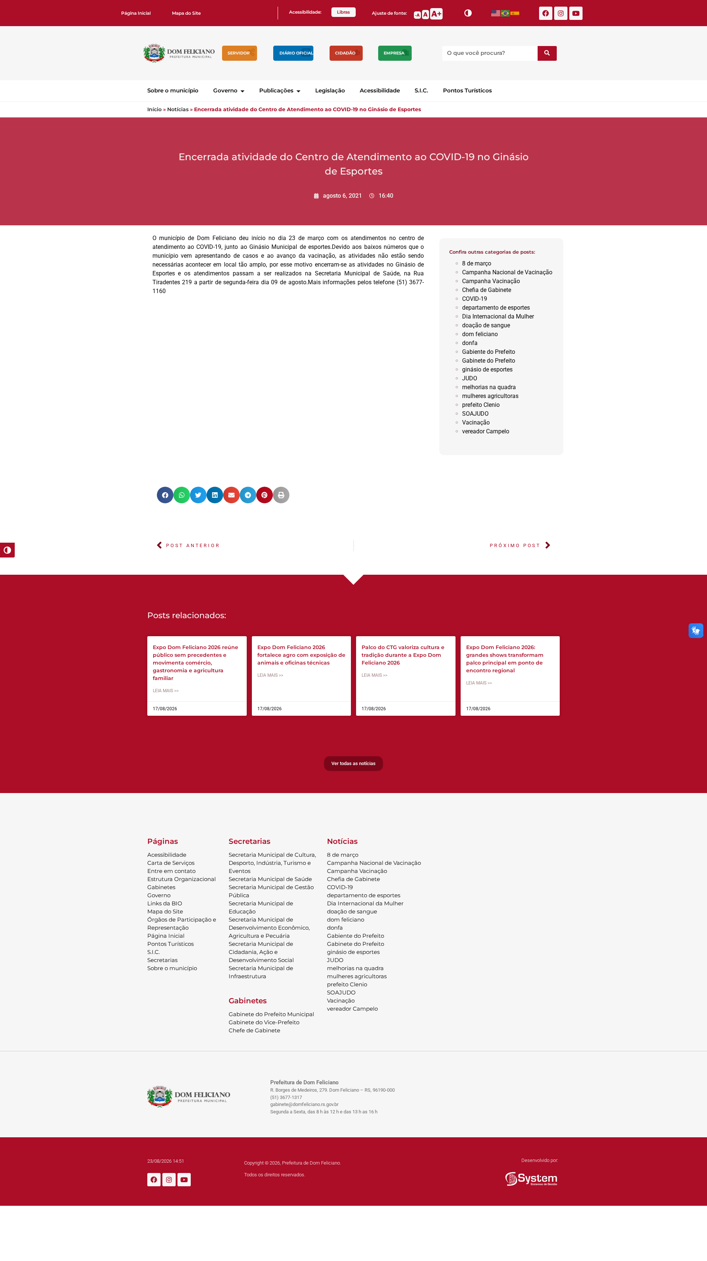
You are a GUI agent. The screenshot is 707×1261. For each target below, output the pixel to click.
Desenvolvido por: (539, 1160)
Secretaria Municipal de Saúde (270, 879)
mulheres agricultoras (490, 395)
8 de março (476, 263)
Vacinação (476, 422)
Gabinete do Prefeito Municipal (271, 1014)
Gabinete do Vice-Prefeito (264, 1022)
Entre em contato (171, 870)
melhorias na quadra (489, 387)
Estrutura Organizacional (181, 879)
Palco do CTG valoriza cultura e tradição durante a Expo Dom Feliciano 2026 (403, 655)
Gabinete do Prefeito (488, 360)
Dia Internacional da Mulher (498, 316)
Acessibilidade (380, 90)
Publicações (276, 90)
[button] (165, 495)
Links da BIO (164, 903)
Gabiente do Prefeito (488, 351)
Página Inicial (136, 13)
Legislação (330, 90)
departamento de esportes (496, 307)
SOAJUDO (475, 413)
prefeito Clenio (481, 404)
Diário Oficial (296, 53)
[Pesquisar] (547, 53)
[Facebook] (545, 13)
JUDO (469, 378)
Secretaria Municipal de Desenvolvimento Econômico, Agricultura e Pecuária (269, 927)
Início (154, 109)
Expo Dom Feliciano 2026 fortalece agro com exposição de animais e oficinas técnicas (301, 655)
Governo (225, 90)
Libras (343, 12)
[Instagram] (560, 13)
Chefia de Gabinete (486, 289)
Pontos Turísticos (467, 90)
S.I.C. (421, 90)
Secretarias (162, 960)
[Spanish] (515, 13)
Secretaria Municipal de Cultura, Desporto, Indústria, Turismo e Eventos (272, 862)
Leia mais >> (166, 690)
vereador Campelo (485, 431)
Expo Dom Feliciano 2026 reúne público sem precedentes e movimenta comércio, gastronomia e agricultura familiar (195, 662)
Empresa (394, 53)
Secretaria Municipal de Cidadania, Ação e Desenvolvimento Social (261, 952)
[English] (496, 13)
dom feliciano (480, 334)
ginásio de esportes (487, 369)
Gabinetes (161, 887)
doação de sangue (486, 325)
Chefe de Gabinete (254, 1030)
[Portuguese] (505, 13)
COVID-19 (474, 298)
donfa (470, 342)
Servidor (239, 53)
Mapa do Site (186, 13)
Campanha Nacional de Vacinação (507, 272)
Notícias (178, 109)
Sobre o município (172, 90)
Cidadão (345, 53)
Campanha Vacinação (491, 281)
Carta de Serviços (170, 862)
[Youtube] (576, 13)
